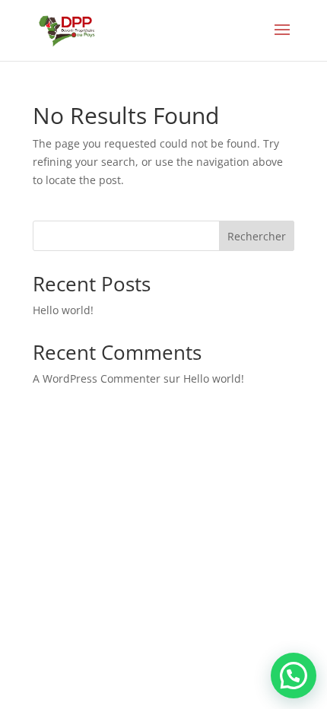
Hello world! (63, 310)
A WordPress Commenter (96, 378)
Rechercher (256, 236)
